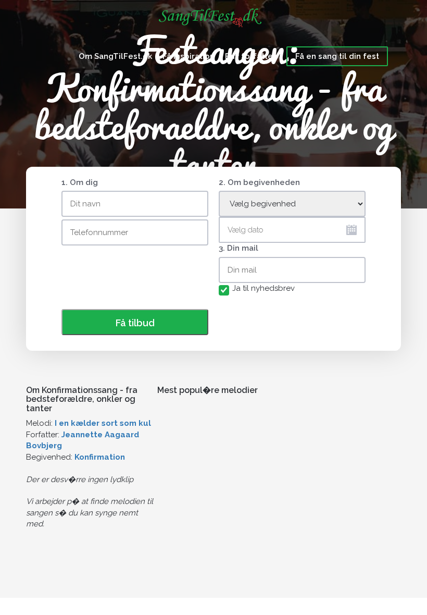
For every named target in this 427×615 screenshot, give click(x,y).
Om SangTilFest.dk (115, 56)
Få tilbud (135, 322)
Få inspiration (188, 56)
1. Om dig (79, 182)
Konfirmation (99, 457)
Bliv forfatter (250, 56)
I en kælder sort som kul (103, 423)
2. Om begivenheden (259, 182)
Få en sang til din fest (337, 56)
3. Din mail (238, 248)
